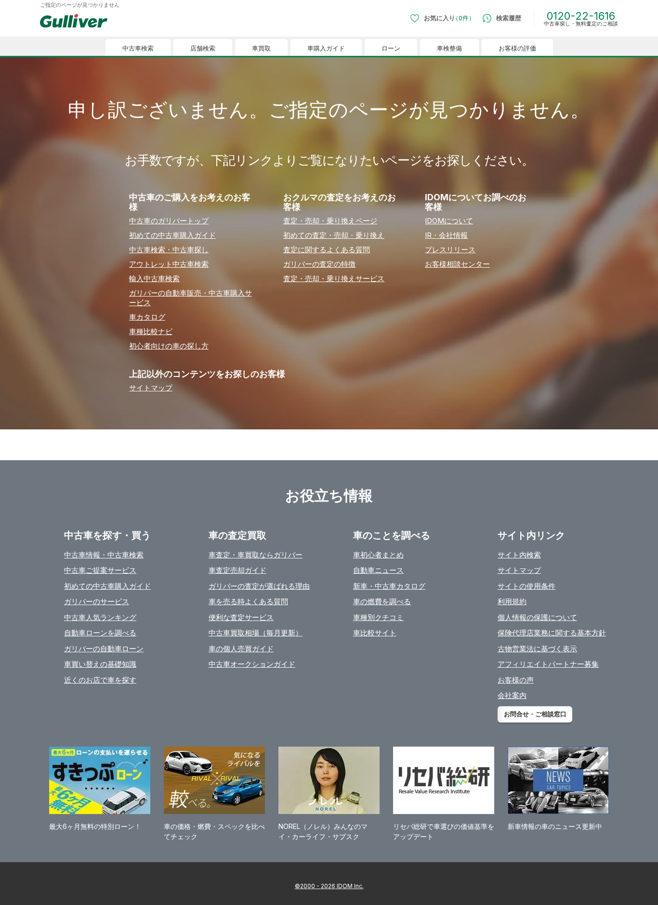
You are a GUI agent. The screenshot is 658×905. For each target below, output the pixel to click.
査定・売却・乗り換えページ (330, 220)
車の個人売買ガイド (241, 648)
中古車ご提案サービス (100, 570)
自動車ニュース (378, 570)
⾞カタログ (147, 317)
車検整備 (449, 48)
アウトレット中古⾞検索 (169, 264)
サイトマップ (150, 387)
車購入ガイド (326, 48)
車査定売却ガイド (237, 570)
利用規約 (512, 601)
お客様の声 (516, 680)
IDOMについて (449, 220)
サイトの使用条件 (526, 586)
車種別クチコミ (378, 617)
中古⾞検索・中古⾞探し (169, 249)
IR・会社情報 (446, 235)
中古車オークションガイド (252, 664)
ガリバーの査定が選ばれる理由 (259, 586)
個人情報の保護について (537, 617)
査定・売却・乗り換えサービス (333, 278)
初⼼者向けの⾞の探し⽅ (169, 345)
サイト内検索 (519, 554)
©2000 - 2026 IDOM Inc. (329, 886)
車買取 (261, 48)
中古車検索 (138, 48)
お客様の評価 (517, 48)
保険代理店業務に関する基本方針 (552, 632)
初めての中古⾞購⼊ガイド (172, 235)
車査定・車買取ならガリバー (256, 554)
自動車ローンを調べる (100, 632)
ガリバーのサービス (96, 601)
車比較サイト (374, 632)
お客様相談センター (457, 264)
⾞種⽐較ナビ (150, 331)
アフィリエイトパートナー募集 (548, 664)
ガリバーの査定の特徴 (319, 264)
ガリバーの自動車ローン (104, 648)
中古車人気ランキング (100, 617)
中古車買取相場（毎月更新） (256, 632)
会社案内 (512, 695)
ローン (391, 48)
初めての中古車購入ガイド (107, 586)
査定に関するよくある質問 (326, 249)
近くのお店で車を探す (100, 680)
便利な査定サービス (241, 617)
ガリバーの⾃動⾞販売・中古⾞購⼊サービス (190, 297)
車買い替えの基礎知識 (100, 664)
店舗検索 (202, 48)
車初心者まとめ (378, 554)
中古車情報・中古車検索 (104, 554)
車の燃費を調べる (382, 601)
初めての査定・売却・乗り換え (333, 235)
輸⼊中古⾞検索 (154, 278)
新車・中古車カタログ (389, 586)
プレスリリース (450, 249)
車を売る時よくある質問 (248, 601)
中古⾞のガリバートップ (169, 220)
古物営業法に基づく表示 (537, 648)
